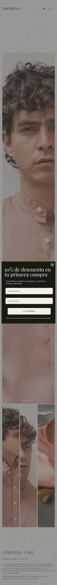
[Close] (52, 264)
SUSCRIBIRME (29, 311)
